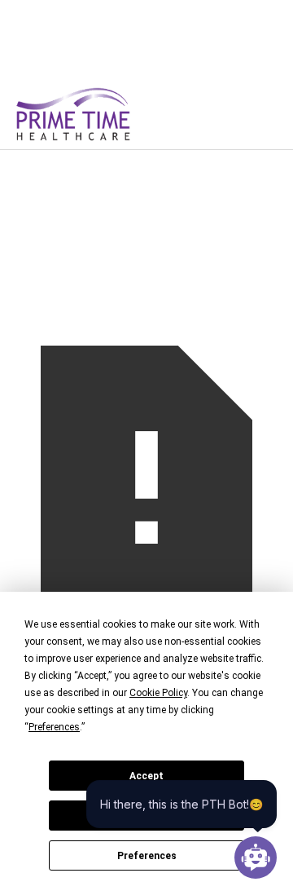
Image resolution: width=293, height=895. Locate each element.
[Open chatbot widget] (255, 857)
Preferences (147, 856)
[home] (99, 114)
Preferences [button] (54, 727)
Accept (146, 776)
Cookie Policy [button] (158, 693)
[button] (251, 114)
